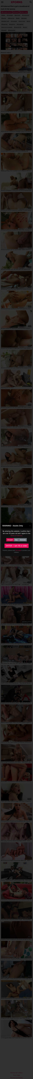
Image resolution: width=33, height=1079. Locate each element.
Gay (16, 540)
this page (18, 550)
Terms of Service (16, 535)
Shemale (23, 540)
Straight (10, 540)
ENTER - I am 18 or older (16, 546)
